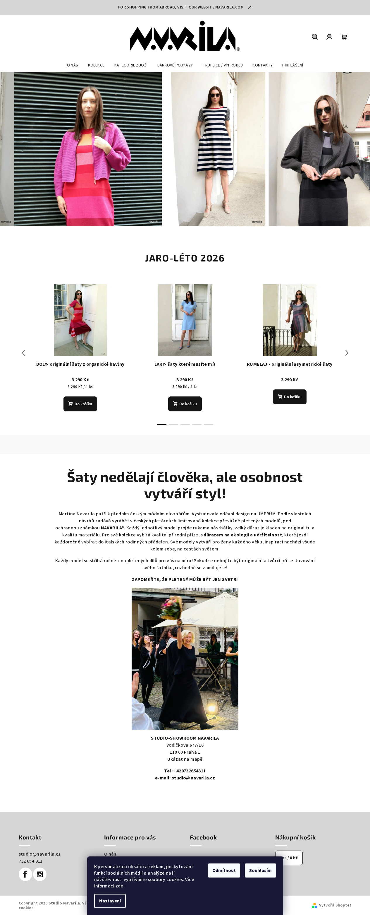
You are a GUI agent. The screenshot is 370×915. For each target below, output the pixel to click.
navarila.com (229, 7)
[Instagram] (40, 874)
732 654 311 (31, 861)
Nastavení (110, 901)
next (347, 353)
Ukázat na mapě (185, 759)
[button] (18, 149)
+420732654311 (189, 771)
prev (23, 353)
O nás (110, 854)
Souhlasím (260, 870)
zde (119, 886)
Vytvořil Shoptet (335, 905)
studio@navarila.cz (193, 778)
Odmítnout (224, 870)
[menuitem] (72, 65)
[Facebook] (25, 874)
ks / (289, 858)
